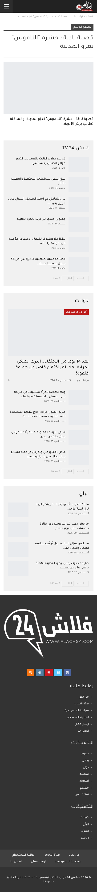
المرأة (85, 831)
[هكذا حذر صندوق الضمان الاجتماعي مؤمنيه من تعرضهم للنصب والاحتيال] (79, 244)
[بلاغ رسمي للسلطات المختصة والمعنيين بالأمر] (79, 184)
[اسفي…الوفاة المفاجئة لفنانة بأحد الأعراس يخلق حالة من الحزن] (79, 437)
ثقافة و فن (82, 795)
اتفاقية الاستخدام (78, 717)
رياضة (85, 838)
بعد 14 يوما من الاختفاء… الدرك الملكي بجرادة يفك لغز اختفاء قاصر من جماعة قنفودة (52, 367)
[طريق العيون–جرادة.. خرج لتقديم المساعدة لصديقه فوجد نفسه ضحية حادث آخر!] (79, 417)
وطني (85, 760)
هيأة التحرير (81, 704)
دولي (86, 767)
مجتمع (84, 788)
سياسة (84, 774)
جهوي (85, 754)
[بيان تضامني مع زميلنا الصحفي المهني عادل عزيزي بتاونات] (79, 204)
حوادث (85, 817)
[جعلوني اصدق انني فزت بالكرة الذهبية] (79, 224)
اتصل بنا (83, 731)
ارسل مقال (82, 724)
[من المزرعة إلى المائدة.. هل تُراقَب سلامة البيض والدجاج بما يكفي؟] (18, 549)
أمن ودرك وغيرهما (76, 312)
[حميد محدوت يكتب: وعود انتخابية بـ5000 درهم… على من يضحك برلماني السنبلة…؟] (18, 568)
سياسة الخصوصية (77, 710)
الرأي (86, 824)
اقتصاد (84, 781)
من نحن (84, 697)
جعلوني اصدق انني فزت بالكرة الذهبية (41, 219)
